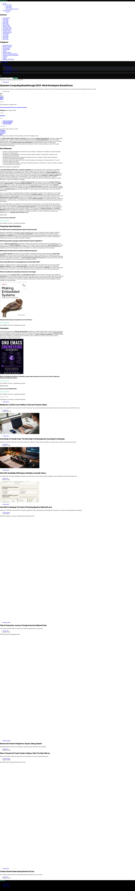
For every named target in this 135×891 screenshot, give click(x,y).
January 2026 (6, 26)
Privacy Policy (7, 885)
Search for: (2, 76)
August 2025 (6, 33)
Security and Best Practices (12, 8)
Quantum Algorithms (8, 121)
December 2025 (7, 27)
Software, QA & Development (10, 55)
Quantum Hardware (7, 122)
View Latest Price (4, 220)
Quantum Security (7, 123)
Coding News (9, 7)
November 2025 (7, 29)
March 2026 (6, 25)
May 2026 (5, 22)
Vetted (4, 3)
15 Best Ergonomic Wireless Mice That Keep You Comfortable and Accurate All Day (13, 107)
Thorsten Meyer (6, 512)
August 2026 (6, 18)
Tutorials (7, 11)
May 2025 (5, 37)
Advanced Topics (7, 4)
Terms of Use (6, 886)
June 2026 (6, 20)
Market (5, 51)
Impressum (6, 883)
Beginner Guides (7, 10)
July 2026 (5, 19)
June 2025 (6, 36)
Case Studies (9, 6)
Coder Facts (3, 0)
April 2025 (5, 39)
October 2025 (6, 30)
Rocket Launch (7, 52)
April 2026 (5, 23)
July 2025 (5, 34)
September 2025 (7, 32)
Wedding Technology (8, 59)
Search (15, 78)
